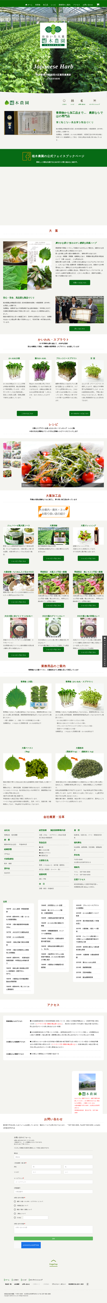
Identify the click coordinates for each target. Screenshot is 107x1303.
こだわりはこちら (27, 413)
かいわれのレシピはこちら (80, 413)
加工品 (45, 4)
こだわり (64, 104)
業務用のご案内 (64, 4)
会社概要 (16, 1283)
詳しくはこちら (80, 328)
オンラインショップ (94, 104)
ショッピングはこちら (18, 561)
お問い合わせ (88, 4)
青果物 (37, 4)
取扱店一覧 (8, 1283)
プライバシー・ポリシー (59, 1283)
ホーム (29, 5)
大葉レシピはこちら (79, 282)
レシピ (53, 4)
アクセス (76, 4)
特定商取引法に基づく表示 (76, 1283)
